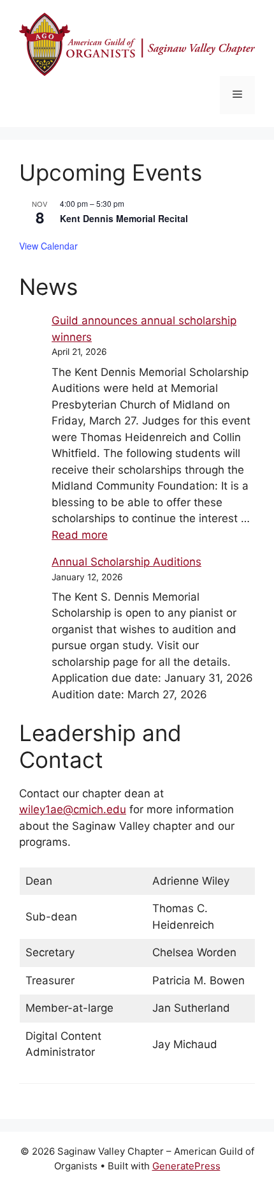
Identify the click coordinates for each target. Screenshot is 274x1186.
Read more (80, 535)
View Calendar (48, 245)
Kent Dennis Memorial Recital (124, 218)
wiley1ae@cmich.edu (72, 809)
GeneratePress (186, 1166)
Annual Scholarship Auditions (126, 561)
